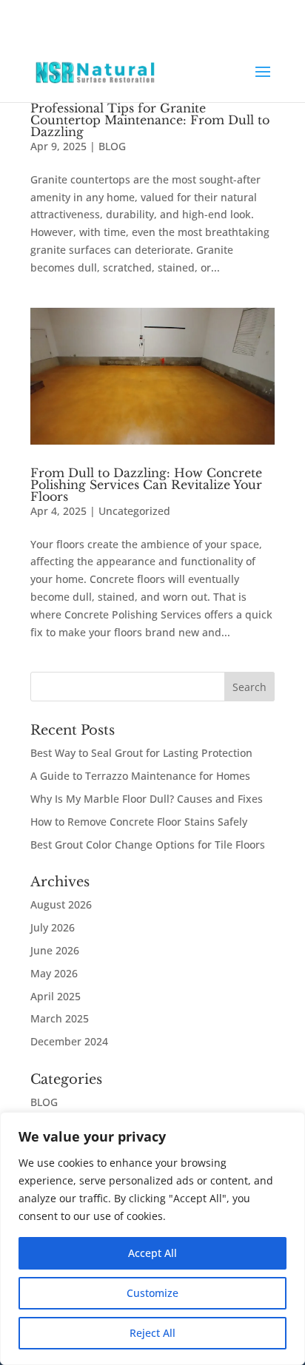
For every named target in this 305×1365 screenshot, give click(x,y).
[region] (152, 1238)
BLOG (112, 146)
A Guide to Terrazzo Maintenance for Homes (140, 776)
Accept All (152, 1253)
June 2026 (54, 950)
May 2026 (54, 973)
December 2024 (69, 1041)
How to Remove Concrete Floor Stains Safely (138, 822)
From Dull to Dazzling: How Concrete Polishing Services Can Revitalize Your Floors (146, 484)
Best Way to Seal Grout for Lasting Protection (141, 753)
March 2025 (59, 1018)
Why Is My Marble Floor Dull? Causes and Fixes (146, 799)
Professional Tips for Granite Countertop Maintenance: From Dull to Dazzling (149, 120)
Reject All (152, 1333)
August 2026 (61, 904)
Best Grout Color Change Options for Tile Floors (147, 844)
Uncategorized (134, 511)
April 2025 (55, 996)
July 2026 (52, 927)
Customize (152, 1293)
